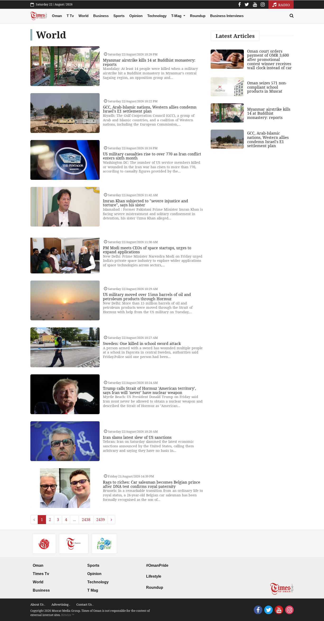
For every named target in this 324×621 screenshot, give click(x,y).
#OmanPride (157, 565)
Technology (157, 16)
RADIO (283, 4)
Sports (119, 16)
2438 (86, 519)
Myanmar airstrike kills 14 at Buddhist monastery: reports (149, 62)
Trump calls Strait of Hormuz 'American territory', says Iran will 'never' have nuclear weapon (149, 390)
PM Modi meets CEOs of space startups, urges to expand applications (147, 250)
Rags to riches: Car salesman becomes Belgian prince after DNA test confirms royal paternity (151, 484)
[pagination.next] (111, 519)
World (83, 16)
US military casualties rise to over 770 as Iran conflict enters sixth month (152, 156)
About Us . (37, 604)
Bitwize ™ (67, 615)
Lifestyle (153, 576)
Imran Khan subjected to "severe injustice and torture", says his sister (145, 203)
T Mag (92, 590)
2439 (100, 519)
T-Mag (176, 16)
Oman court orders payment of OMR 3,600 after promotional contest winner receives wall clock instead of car (269, 59)
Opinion (136, 16)
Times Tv (41, 574)
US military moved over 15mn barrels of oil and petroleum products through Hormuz (147, 296)
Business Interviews (227, 16)
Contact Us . (84, 604)
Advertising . (60, 604)
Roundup (197, 16)
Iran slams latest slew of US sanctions (137, 437)
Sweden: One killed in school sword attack (142, 343)
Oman (57, 16)
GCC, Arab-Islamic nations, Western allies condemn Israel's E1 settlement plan (149, 109)
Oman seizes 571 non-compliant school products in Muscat (267, 87)
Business (101, 16)
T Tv (70, 16)
